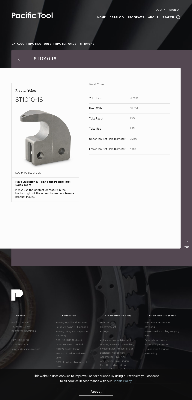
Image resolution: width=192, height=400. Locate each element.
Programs (136, 17)
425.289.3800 (21, 340)
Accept (96, 391)
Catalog (117, 17)
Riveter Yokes (65, 44)
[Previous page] (20, 59)
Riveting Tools (39, 44)
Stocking (150, 327)
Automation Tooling (156, 340)
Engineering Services (157, 349)
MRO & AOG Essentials (158, 322)
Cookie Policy (121, 381)
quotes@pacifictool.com (25, 349)
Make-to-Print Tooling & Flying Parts (162, 333)
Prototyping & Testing (157, 344)
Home (101, 17)
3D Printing (151, 353)
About (153, 17)
